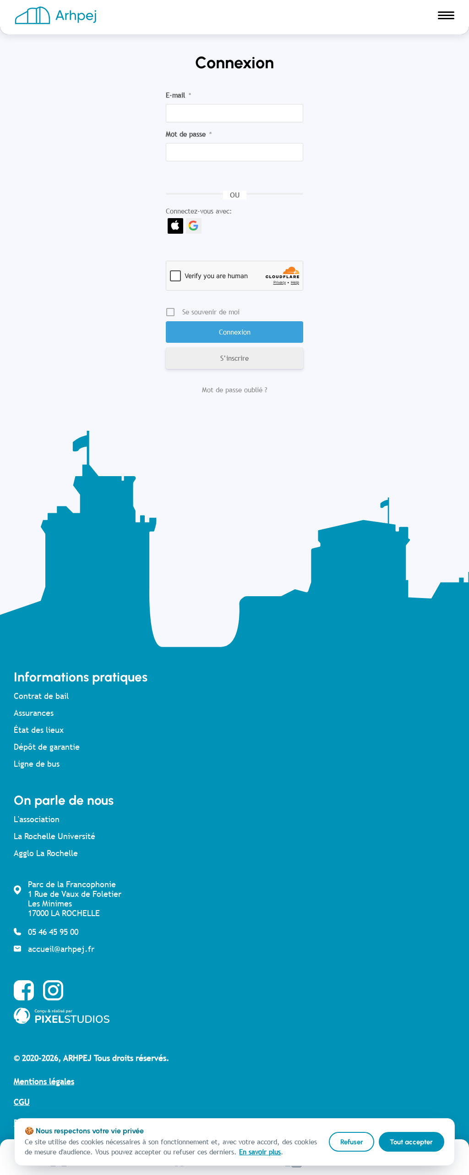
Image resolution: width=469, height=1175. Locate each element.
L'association (37, 819)
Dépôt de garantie (47, 747)
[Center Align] (446, 17)
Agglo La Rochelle (46, 853)
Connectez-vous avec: (199, 211)
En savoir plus (260, 1152)
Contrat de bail (41, 696)
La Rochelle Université (54, 836)
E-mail (178, 95)
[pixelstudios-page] (225, 1016)
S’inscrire (234, 358)
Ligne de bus (37, 764)
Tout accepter (411, 1142)
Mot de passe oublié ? (234, 390)
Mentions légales (44, 1081)
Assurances (34, 713)
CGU (22, 1102)
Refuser (351, 1142)
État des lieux (39, 730)
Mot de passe (189, 134)
